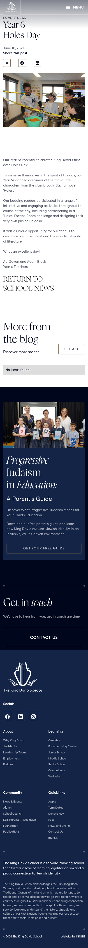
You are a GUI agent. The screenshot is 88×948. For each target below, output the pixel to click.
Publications (11, 831)
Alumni (7, 807)
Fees (51, 819)
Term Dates (55, 807)
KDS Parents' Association (19, 819)
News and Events (59, 825)
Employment (11, 758)
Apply (52, 801)
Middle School (57, 758)
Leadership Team (14, 752)
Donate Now (56, 813)
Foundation (10, 825)
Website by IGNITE (73, 936)
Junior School (56, 752)
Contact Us (55, 831)
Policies (8, 764)
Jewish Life (10, 746)
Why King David (13, 740)
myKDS (53, 837)
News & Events (12, 801)
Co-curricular (56, 770)
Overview (54, 740)
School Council (12, 813)
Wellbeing (54, 776)
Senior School (56, 764)
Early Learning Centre (62, 746)
